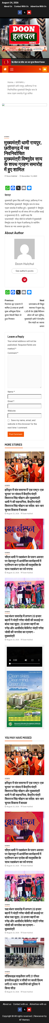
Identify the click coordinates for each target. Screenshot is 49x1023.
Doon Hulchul (12, 176)
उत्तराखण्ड (6, 136)
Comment (13, 353)
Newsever (39, 1016)
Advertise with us (38, 6)
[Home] (5, 69)
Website (12, 410)
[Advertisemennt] (24, 48)
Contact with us (21, 6)
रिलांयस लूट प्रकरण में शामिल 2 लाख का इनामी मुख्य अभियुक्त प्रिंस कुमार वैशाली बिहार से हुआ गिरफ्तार (14, 309)
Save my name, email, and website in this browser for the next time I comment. (22, 424)
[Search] (40, 69)
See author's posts (24, 271)
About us (8, 6)
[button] (11, 69)
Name (11, 391)
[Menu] (11, 69)
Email (11, 401)
